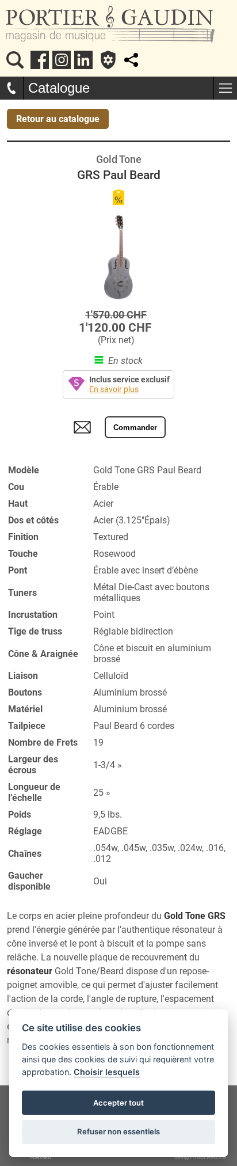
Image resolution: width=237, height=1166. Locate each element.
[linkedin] (83, 60)
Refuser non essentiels (118, 1131)
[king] (15, 60)
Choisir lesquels (107, 1072)
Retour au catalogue (58, 118)
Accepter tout (118, 1102)
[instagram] (61, 60)
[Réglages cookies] (108, 60)
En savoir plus (114, 389)
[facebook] (39, 60)
